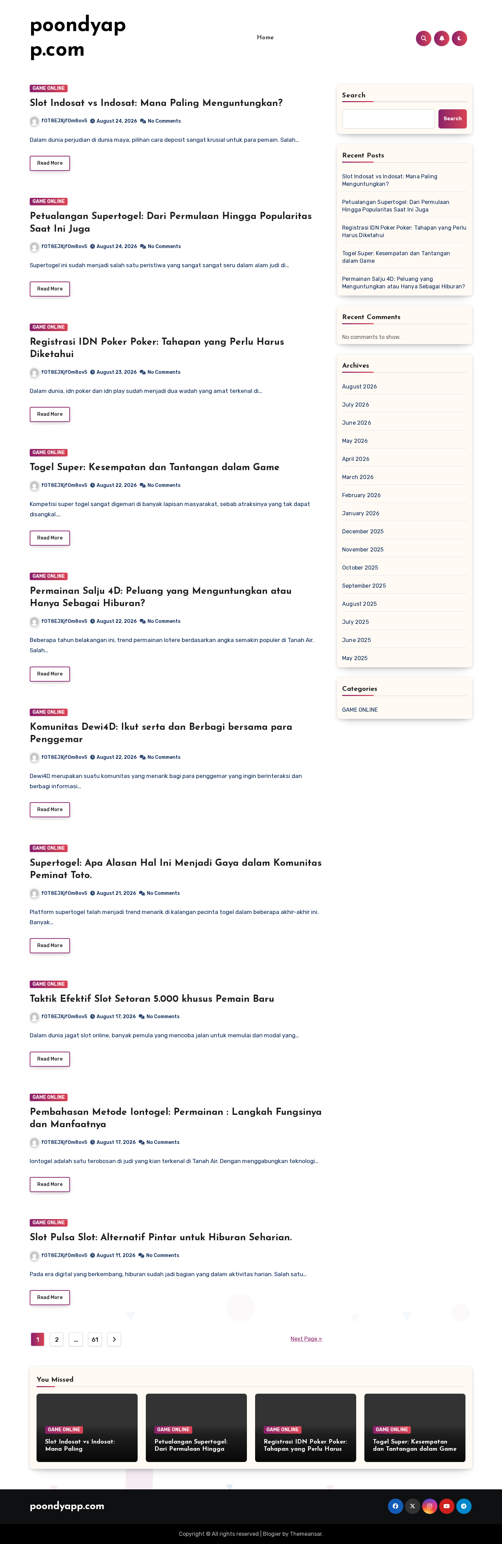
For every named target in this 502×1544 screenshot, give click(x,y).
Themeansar (306, 1534)
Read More (49, 163)
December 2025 (363, 531)
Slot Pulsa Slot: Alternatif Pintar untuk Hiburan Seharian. (161, 1238)
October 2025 (360, 567)
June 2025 (356, 640)
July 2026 (355, 404)
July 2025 (355, 622)
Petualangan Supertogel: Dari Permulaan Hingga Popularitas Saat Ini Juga (396, 206)
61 (95, 1339)
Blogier (272, 1534)
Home (265, 38)
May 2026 (355, 441)
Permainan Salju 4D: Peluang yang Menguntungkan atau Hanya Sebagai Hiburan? (403, 283)
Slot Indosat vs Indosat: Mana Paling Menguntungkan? (156, 103)
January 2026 (360, 513)
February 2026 (361, 495)
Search (354, 95)
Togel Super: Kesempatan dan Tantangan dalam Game (155, 468)
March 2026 (358, 477)
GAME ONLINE (48, 88)
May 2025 (355, 658)
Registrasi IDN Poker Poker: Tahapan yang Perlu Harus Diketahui (404, 231)
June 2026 (356, 423)
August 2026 (359, 386)
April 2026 (355, 459)
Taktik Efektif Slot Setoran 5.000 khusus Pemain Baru (152, 999)
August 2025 (359, 604)
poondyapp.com (67, 1506)
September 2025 (364, 586)
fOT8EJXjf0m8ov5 (64, 121)
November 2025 (363, 549)
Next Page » (306, 1339)
